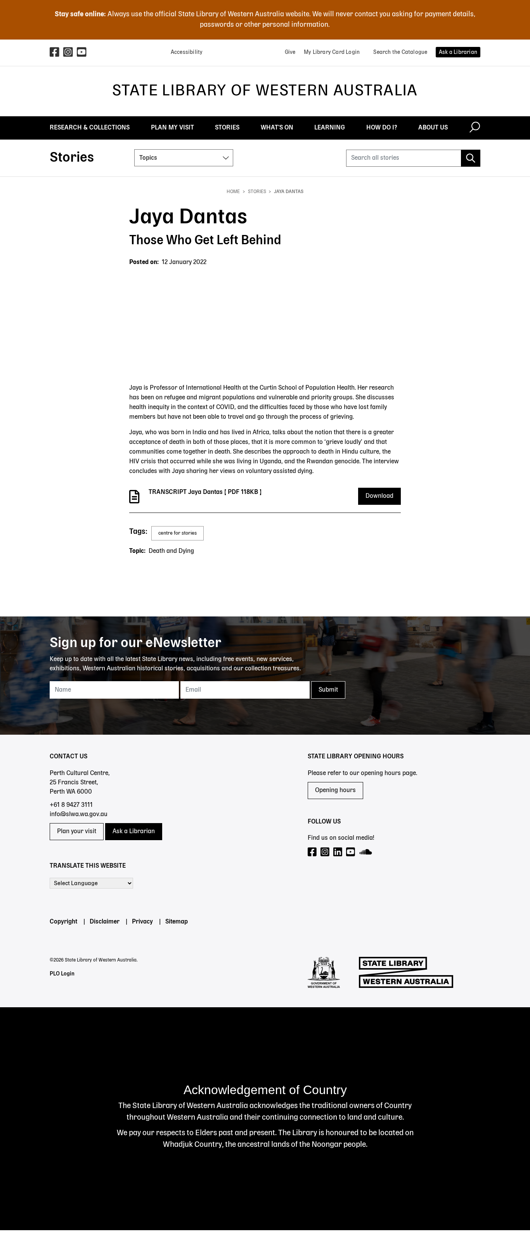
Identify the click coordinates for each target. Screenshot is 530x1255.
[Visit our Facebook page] (312, 852)
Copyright (63, 922)
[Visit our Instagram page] (325, 852)
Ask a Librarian (134, 831)
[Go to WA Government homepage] (324, 972)
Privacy (142, 922)
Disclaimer (105, 922)
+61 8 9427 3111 (71, 805)
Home (233, 192)
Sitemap (176, 922)
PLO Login (62, 974)
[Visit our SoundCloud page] (366, 852)
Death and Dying (171, 551)
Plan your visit (76, 831)
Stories (257, 192)
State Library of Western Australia (264, 91)
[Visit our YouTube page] (351, 852)
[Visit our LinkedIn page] (338, 852)
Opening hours (335, 790)
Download (379, 496)
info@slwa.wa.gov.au (78, 814)
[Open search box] (474, 128)
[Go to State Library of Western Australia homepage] (406, 972)
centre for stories (177, 533)
